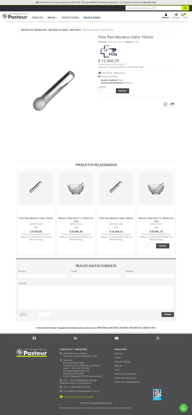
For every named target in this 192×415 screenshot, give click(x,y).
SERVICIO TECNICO (70, 17)
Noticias (119, 353)
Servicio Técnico (123, 361)
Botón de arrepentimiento (127, 382)
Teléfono (129, 271)
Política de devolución (125, 378)
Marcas (118, 365)
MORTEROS (75, 30)
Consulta (22, 283)
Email (74, 271)
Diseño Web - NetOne (66, 408)
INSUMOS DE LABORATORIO (34, 30)
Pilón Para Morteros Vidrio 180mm (116, 218)
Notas (118, 357)
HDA (136, 42)
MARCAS (52, 17)
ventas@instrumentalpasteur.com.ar (81, 391)
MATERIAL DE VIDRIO (58, 30)
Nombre (22, 271)
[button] (132, 408)
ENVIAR (167, 314)
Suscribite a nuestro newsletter (78, 397)
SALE (117, 369)
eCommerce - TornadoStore (84, 408)
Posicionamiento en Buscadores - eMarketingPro (113, 408)
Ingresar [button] (176, 18)
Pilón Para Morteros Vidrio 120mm (36, 218)
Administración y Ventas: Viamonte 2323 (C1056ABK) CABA (78, 355)
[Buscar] (185, 8)
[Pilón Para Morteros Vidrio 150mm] (55, 94)
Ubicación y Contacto (125, 374)
